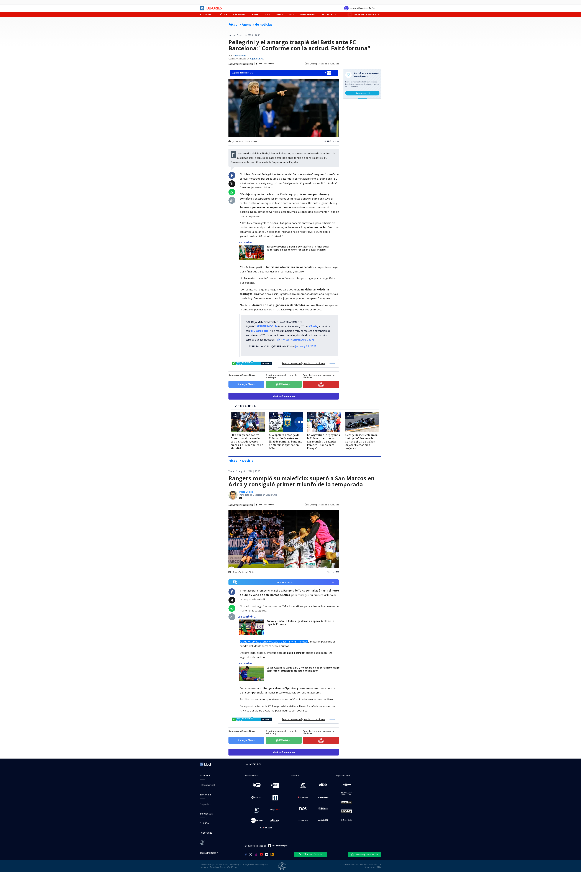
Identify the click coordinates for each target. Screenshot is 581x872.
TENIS (267, 14)
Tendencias (206, 813)
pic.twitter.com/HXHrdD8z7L (295, 339)
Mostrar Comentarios (284, 396)
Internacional (207, 785)
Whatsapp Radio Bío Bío (366, 854)
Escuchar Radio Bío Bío (365, 14)
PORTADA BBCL (207, 14)
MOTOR (279, 14)
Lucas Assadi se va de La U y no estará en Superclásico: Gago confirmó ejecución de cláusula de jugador (303, 669)
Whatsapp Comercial (313, 854)
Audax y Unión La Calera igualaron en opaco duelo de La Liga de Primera (300, 623)
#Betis (313, 326)
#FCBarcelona (259, 331)
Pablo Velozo (246, 491)
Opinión (204, 823)
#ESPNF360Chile (266, 326)
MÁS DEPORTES (329, 14)
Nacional (205, 775)
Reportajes (206, 832)
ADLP (291, 14)
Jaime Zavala (239, 56)
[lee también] (252, 252)
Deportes (205, 804)
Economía (205, 794)
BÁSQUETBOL (239, 14)
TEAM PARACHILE (307, 14)
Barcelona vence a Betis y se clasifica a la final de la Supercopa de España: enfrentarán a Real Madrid (298, 248)
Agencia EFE (256, 59)
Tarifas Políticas (208, 852)
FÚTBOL (223, 14)
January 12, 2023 (305, 346)
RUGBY (255, 14)
